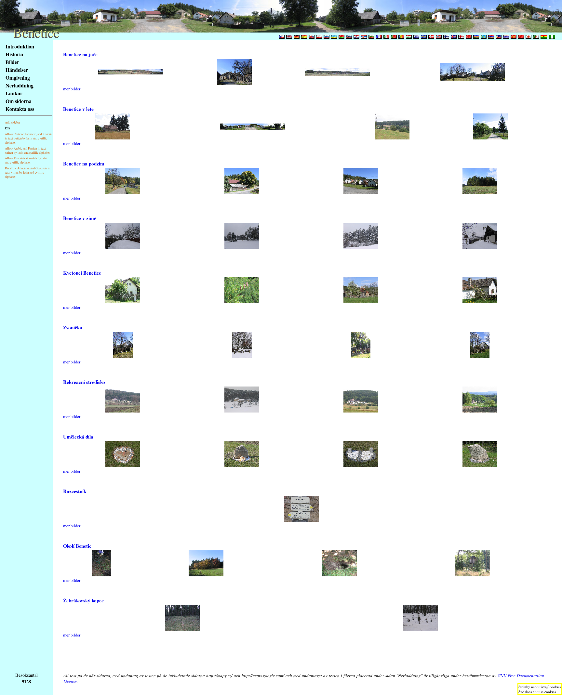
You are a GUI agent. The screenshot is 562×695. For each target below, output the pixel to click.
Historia (14, 54)
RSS (7, 128)
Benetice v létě (78, 108)
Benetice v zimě (79, 218)
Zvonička (72, 327)
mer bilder (71, 89)
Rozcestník (74, 491)
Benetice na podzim (83, 163)
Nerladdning (19, 85)
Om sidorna (19, 101)
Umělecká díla (78, 436)
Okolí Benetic (77, 545)
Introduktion (20, 46)
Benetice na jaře (80, 54)
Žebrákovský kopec (83, 600)
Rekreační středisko (84, 382)
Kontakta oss (20, 108)
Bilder (12, 62)
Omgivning (18, 77)
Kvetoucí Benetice (82, 272)
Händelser (17, 69)
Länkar (14, 93)
